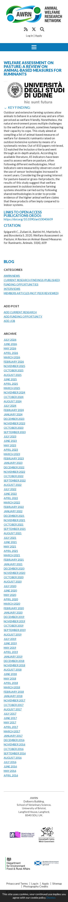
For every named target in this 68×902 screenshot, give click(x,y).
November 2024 (14, 392)
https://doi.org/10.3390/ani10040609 (28, 219)
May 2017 (10, 722)
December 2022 (14, 467)
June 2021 (10, 542)
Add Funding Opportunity (23, 316)
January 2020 (13, 612)
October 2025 (13, 370)
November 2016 (14, 744)
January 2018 (13, 696)
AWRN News (12, 275)
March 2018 (12, 687)
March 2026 (12, 357)
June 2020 (10, 590)
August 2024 (13, 401)
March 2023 (12, 454)
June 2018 (10, 674)
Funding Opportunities (21, 284)
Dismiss (51, 897)
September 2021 (15, 528)
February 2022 (14, 506)
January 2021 (13, 564)
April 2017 (11, 727)
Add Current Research (20, 312)
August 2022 (13, 484)
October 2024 (13, 397)
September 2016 (15, 753)
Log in (29, 35)
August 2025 (13, 375)
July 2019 (10, 638)
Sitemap (57, 883)
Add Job (9, 320)
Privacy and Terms (17, 883)
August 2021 (13, 533)
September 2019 (15, 630)
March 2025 (12, 388)
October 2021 (13, 524)
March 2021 (12, 555)
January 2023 (13, 462)
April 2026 (11, 352)
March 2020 (12, 603)
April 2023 (11, 449)
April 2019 (11, 652)
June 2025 (10, 379)
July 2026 (10, 339)
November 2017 (14, 700)
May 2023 (10, 445)
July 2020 (10, 586)
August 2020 (13, 581)
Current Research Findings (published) (32, 280)
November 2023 (14, 423)
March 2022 (12, 502)
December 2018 (14, 661)
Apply (38, 35)
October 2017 (13, 705)
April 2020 (11, 599)
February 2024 (14, 410)
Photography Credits (35, 886)
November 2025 (14, 366)
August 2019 (13, 634)
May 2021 (10, 546)
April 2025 (11, 383)
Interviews (12, 288)
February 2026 (14, 361)
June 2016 (10, 766)
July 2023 (10, 436)
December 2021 (14, 515)
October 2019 (13, 625)
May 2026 (10, 348)
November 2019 (14, 621)
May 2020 (10, 594)
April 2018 (11, 683)
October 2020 (13, 577)
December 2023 (14, 418)
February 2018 (14, 691)
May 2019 (10, 647)
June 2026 (10, 344)
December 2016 (14, 740)
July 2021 (10, 537)
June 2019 (10, 643)
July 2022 (10, 489)
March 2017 (12, 731)
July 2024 (10, 405)
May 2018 (10, 678)
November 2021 (14, 520)
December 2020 (14, 568)
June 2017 (10, 718)
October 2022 (13, 476)
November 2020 (14, 572)
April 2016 (11, 775)
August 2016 (13, 757)
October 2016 (13, 749)
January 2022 (13, 511)
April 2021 (11, 550)
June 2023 (10, 440)
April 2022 (11, 498)
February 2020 (14, 608)
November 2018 (14, 665)
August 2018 (13, 669)
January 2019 (13, 656)
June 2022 (10, 493)
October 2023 (13, 427)
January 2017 (13, 735)
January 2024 (13, 414)
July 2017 (10, 713)
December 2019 (14, 616)
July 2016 (10, 762)
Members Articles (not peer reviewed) (31, 293)
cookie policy (37, 897)
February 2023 (14, 458)
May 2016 (10, 770)
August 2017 (13, 709)
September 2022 (15, 480)
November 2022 (14, 471)
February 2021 (14, 559)
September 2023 (15, 432)
